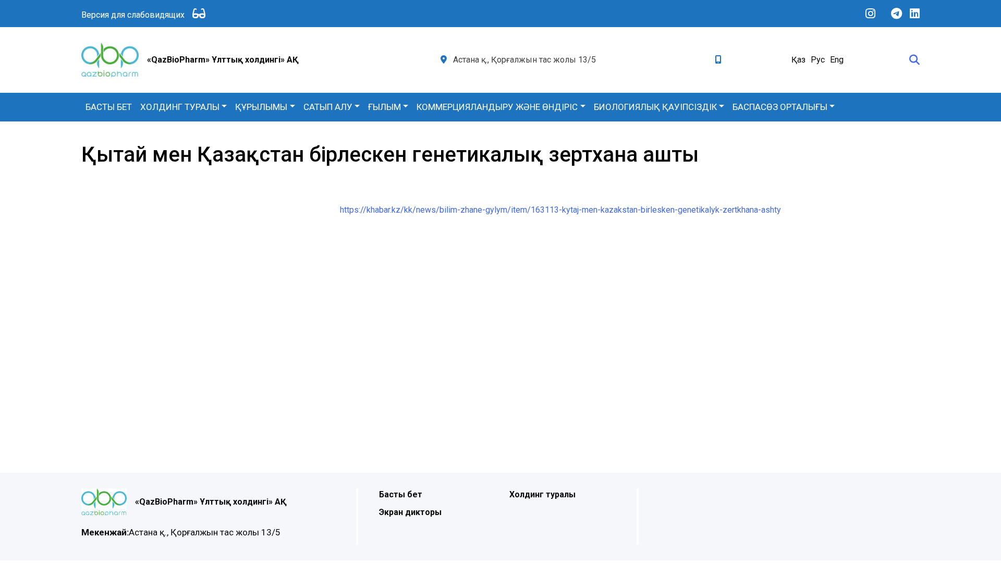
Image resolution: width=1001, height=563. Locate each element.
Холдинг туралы (179, 107)
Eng (837, 60)
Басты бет (109, 107)
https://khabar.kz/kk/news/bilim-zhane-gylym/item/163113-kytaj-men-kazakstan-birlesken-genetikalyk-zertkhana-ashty (560, 210)
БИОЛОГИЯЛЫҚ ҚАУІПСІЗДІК (655, 107)
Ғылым (384, 107)
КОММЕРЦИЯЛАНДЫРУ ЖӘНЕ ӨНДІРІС (497, 107)
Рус (818, 60)
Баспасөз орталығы (780, 107)
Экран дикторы (410, 512)
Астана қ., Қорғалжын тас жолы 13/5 (180, 532)
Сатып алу (327, 107)
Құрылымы (261, 107)
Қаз (798, 60)
